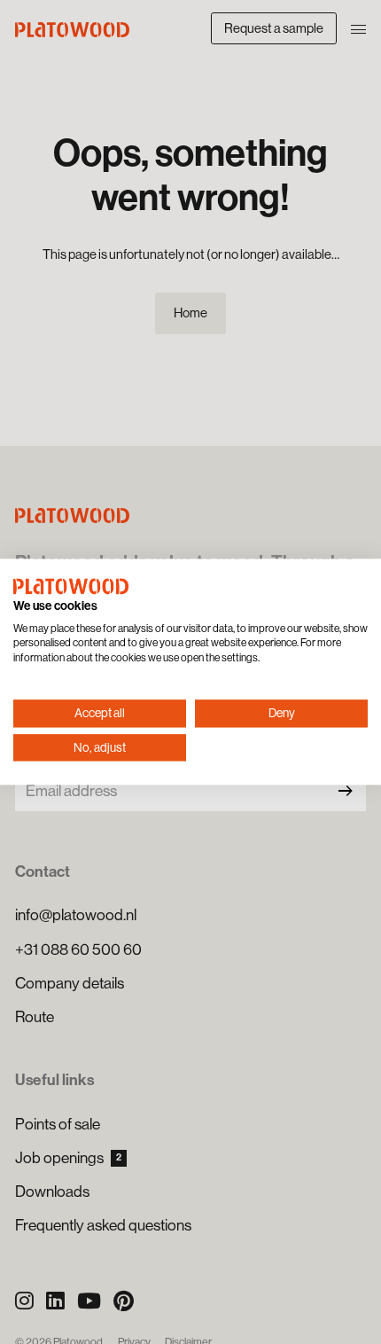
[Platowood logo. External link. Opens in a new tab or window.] (70, 586)
